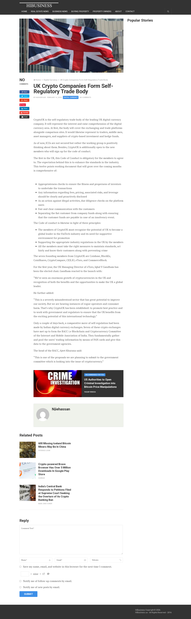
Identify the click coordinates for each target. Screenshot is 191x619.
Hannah (41, 478)
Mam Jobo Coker (45, 504)
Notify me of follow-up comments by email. (47, 581)
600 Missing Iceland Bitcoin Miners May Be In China (54, 445)
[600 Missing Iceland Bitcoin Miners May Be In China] (27, 450)
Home (24, 11)
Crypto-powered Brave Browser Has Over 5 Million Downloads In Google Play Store (54, 469)
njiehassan (61, 409)
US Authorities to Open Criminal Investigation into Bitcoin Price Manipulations (100, 383)
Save (23, 105)
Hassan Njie (41, 97)
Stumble (25, 112)
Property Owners (102, 11)
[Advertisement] (81, 109)
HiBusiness (140, 610)
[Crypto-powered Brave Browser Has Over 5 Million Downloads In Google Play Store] (27, 470)
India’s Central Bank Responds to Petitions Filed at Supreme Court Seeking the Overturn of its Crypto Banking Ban (54, 493)
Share (25, 92)
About (118, 11)
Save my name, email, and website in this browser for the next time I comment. (67, 566)
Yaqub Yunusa (90, 392)
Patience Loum (44, 450)
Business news (59, 11)
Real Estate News (40, 11)
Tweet (25, 96)
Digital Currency (50, 80)
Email (25, 117)
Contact (130, 11)
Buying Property (80, 11)
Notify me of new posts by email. (41, 587)
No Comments (85, 97)
